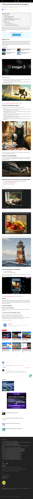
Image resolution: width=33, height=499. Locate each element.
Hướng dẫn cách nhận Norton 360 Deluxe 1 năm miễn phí (14, 447)
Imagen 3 (10, 320)
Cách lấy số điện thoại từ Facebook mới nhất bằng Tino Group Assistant (22, 442)
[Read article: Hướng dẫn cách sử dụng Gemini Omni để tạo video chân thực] (16, 346)
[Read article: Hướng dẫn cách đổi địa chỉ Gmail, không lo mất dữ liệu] (19, 53)
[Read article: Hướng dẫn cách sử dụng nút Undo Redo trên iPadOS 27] (3, 424)
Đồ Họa (18, 9)
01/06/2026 (23, 352)
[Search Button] (30, 1)
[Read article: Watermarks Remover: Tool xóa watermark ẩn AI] (3, 413)
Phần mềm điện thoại (5, 337)
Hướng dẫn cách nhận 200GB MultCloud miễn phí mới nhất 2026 (13, 458)
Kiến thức (24, 337)
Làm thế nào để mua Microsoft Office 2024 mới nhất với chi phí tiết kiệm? (16, 448)
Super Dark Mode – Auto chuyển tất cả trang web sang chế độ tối (13, 456)
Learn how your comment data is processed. (17, 365)
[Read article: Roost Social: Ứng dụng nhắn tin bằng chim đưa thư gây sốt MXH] (3, 429)
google (7, 320)
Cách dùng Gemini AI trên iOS (9, 296)
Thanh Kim (5, 9)
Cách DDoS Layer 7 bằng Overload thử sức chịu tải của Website (13, 455)
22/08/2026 (3, 431)
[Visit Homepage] (16, 1)
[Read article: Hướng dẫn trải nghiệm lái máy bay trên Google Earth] (4, 53)
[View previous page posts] (15, 56)
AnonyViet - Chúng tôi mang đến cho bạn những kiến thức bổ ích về (11, 496)
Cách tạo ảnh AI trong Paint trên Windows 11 (11, 103)
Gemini (5, 320)
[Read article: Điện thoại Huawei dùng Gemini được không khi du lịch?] (4, 50)
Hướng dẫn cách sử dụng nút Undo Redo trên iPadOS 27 (13, 423)
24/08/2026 (3, 415)
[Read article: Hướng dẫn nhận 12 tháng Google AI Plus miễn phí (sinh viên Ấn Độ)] (19, 50)
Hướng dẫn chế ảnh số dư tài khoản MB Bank (14, 457)
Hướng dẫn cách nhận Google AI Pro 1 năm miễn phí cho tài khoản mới (26, 351)
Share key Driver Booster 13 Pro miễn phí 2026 (11, 441)
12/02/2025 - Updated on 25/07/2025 (12, 9)
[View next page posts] (17, 56)
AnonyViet (3, 449)
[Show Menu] (2, 1)
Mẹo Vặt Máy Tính (15, 337)
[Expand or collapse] (30, 14)
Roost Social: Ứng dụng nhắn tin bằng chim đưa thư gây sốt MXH (14, 428)
